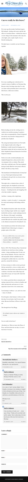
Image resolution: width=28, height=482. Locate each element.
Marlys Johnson (9, 372)
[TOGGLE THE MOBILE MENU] (2, 4)
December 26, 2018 (10, 379)
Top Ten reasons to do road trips (17, 348)
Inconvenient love (6, 341)
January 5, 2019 (7, 403)
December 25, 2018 (15, 25)
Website (3, 464)
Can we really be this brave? (13, 20)
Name (3, 450)
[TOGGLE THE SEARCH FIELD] (26, 4)
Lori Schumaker (7, 384)
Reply (24, 379)
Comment (4, 434)
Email (3, 457)
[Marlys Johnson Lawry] (14, 4)
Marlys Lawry (5, 25)
